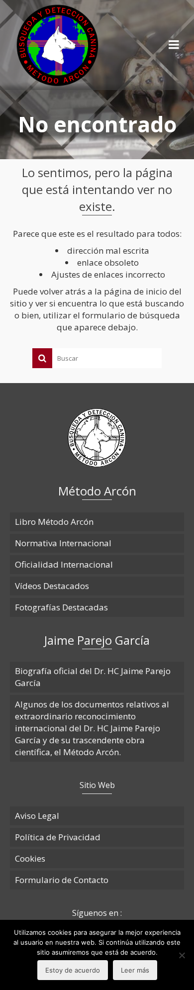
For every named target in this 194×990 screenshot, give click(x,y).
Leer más (135, 970)
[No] (182, 955)
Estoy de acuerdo (72, 970)
